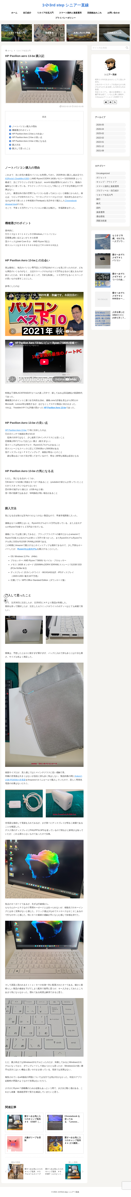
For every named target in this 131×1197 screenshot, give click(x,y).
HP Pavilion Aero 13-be (55, 408)
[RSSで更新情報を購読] (115, 102)
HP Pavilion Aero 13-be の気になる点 (29, 141)
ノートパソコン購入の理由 (24, 126)
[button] (6, 601)
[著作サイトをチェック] (106, 102)
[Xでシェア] (6, 596)
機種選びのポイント (21, 130)
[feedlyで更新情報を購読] (110, 102)
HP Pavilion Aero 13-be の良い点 (27, 137)
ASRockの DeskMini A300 (17, 178)
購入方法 (16, 145)
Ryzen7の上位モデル (27, 549)
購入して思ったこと (21, 148)
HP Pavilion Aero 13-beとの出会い (28, 134)
